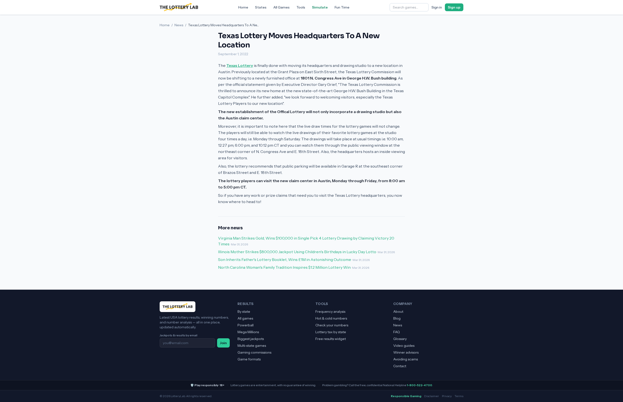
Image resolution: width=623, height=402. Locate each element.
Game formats (249, 359)
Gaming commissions (254, 352)
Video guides (403, 345)
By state (244, 311)
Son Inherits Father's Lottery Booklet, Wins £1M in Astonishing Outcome (284, 259)
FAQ (396, 332)
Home (243, 7)
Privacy (447, 396)
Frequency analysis (330, 311)
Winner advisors (406, 352)
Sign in (436, 7)
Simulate (320, 7)
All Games (281, 7)
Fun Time (342, 7)
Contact (399, 366)
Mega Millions (248, 332)
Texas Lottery (239, 65)
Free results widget (330, 339)
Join (223, 343)
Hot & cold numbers (331, 318)
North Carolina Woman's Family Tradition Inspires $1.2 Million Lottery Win (284, 267)
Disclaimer (431, 396)
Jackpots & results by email (178, 335)
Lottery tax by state (330, 332)
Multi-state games (252, 345)
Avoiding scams (405, 359)
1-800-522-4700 (419, 385)
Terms (459, 396)
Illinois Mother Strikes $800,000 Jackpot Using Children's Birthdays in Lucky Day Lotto (297, 251)
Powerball (246, 325)
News (178, 25)
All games (245, 318)
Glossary (400, 339)
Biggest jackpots (251, 339)
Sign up (454, 7)
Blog (397, 318)
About (398, 311)
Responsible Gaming (406, 396)
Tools (300, 7)
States (260, 7)
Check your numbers (331, 325)
